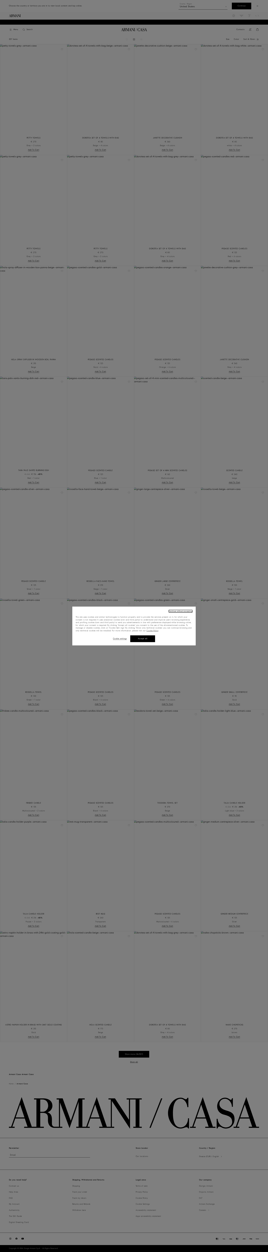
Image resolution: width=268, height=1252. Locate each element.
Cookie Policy (152, 631)
